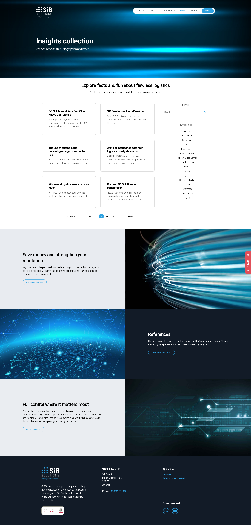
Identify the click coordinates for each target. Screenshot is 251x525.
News (187, 171)
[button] (35, 282)
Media (187, 167)
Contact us (167, 474)
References (187, 189)
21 (90, 216)
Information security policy (175, 478)
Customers (187, 140)
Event (187, 144)
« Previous (71, 216)
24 (107, 216)
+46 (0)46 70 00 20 (118, 491)
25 (113, 216)
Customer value (187, 135)
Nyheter (187, 175)
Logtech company (187, 162)
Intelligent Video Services (187, 158)
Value (187, 198)
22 (96, 216)
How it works (187, 149)
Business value (187, 131)
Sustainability (187, 193)
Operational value (187, 180)
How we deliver (187, 153)
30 (123, 216)
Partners (187, 184)
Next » (130, 216)
